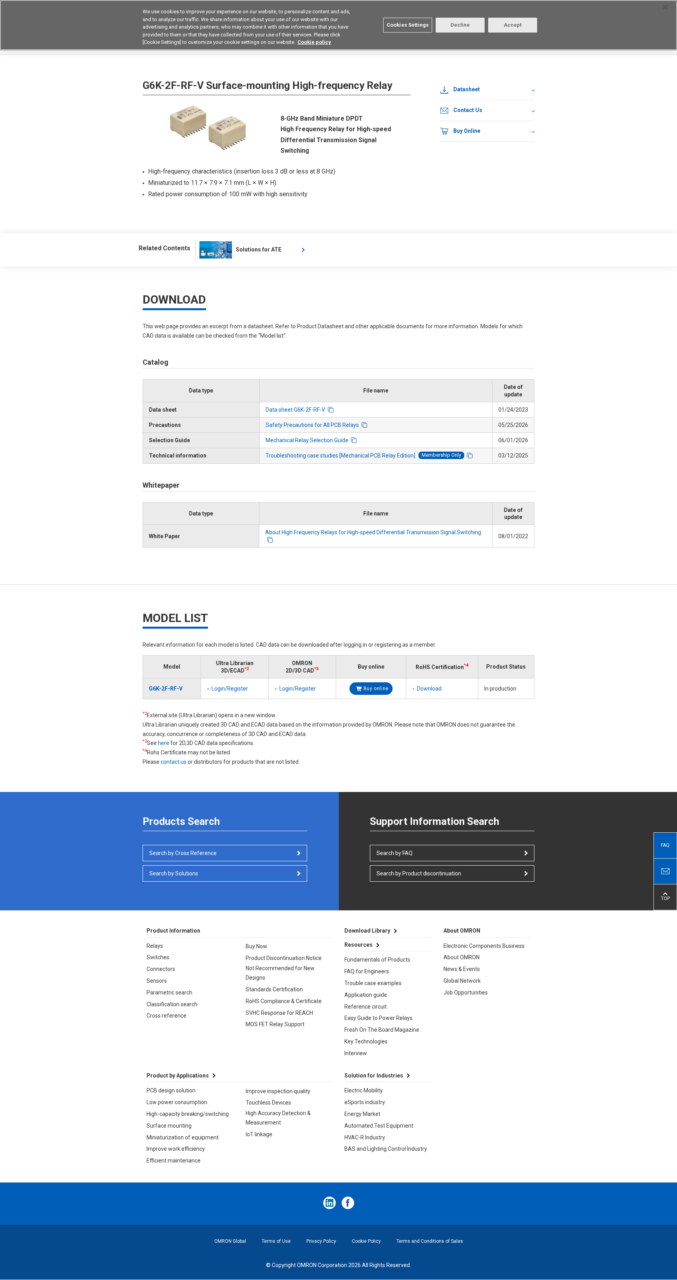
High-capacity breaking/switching (188, 1114)
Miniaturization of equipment (183, 1137)
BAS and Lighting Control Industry (385, 1149)
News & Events (461, 969)
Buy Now (256, 946)
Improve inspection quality (278, 1091)
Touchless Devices (268, 1102)
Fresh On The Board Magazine (381, 1030)
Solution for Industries (373, 1075)
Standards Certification (274, 989)
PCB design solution (171, 1090)
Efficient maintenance (174, 1160)
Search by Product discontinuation (419, 873)
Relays (155, 946)
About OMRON (461, 957)
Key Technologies (365, 1041)
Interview (355, 1053)
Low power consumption (177, 1102)
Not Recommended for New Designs (280, 973)
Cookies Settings (408, 25)
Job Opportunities (465, 992)
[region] (338, 25)
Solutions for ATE (258, 249)
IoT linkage (259, 1134)
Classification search (172, 1004)
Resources (358, 945)
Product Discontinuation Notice (284, 958)
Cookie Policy (366, 1241)
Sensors (157, 981)
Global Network (462, 981)
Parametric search (169, 992)
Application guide (365, 995)
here (163, 743)
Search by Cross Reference (183, 853)
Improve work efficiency (176, 1149)
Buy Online (466, 131)
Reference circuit (365, 1006)
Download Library (367, 930)
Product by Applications (178, 1075)
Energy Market (362, 1114)
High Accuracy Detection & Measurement (278, 1118)
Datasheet (466, 89)
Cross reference (166, 1015)
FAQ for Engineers (366, 971)
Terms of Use (276, 1241)
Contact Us (467, 110)
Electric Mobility (363, 1090)
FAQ (665, 845)
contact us (173, 762)
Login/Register (230, 688)
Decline (460, 25)
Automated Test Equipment (378, 1126)
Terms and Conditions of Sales (429, 1241)
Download (429, 688)
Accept (513, 25)
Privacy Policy (321, 1241)
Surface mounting (169, 1126)
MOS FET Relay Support (275, 1024)
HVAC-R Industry (364, 1137)
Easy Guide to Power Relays (378, 1018)
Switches (158, 957)
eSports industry (364, 1102)
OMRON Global (230, 1241)
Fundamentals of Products (377, 959)
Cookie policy (314, 42)
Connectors (161, 969)
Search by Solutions (173, 873)
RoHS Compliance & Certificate (284, 1001)
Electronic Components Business (484, 946)
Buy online (376, 688)
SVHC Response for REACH (279, 1013)
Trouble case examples (373, 983)
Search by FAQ (395, 853)
